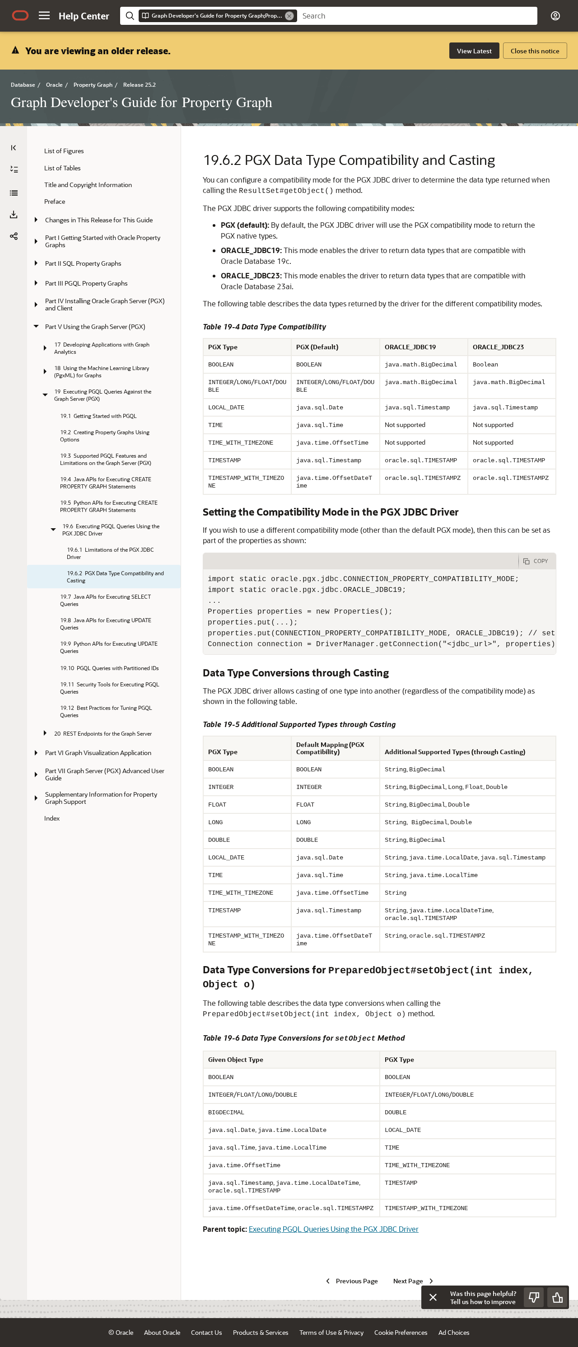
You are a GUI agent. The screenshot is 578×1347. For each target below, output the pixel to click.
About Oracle (162, 1332)
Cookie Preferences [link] (401, 1332)
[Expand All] (14, 169)
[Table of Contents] (13, 148)
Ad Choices (454, 1332)
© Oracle (120, 1332)
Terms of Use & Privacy (331, 1332)
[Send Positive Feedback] (557, 1297)
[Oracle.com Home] (20, 15)
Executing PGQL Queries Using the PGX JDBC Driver (334, 1229)
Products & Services (261, 1332)
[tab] (360, 561)
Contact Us (206, 1332)
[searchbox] (417, 15)
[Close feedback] (433, 1297)
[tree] (104, 484)
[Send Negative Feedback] (534, 1297)
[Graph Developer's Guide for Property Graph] (13, 193)
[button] (44, 15)
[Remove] (289, 16)
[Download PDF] (13, 215)
